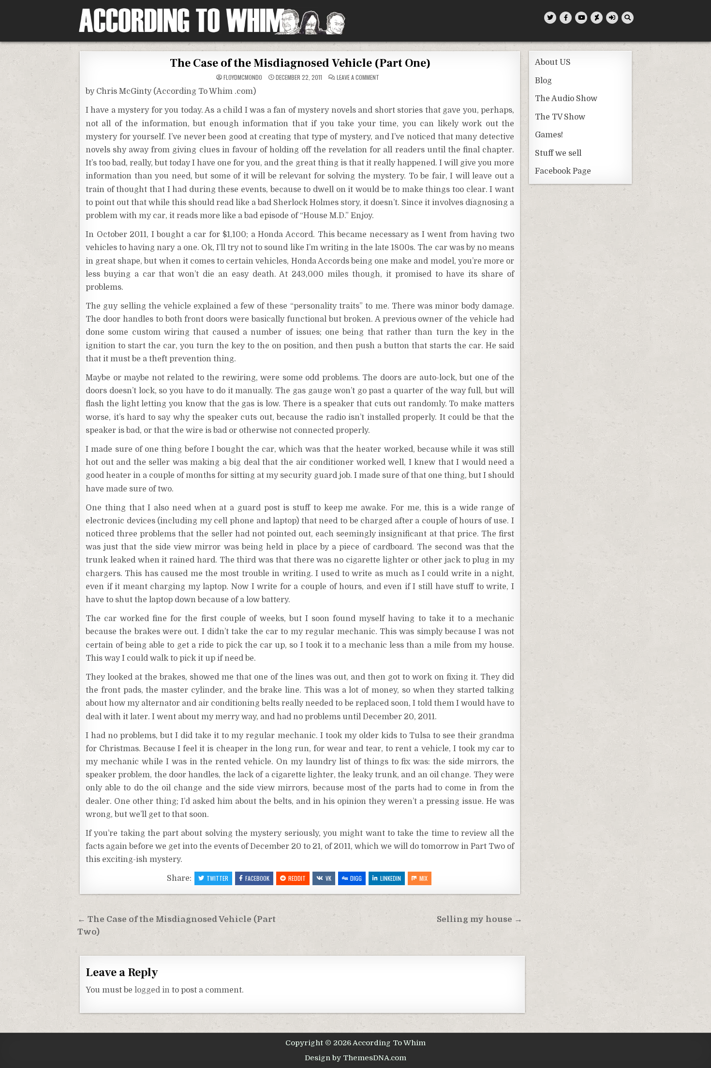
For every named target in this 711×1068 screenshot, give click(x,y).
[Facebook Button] (566, 18)
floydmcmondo (242, 77)
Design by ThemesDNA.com (355, 1057)
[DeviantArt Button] (597, 18)
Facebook (257, 878)
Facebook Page (563, 171)
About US (553, 62)
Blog (543, 80)
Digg (356, 878)
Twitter (217, 878)
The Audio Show (566, 98)
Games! (549, 135)
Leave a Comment (358, 77)
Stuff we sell (558, 153)
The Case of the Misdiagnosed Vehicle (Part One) (300, 63)
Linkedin (390, 878)
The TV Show (560, 117)
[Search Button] (628, 18)
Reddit (297, 878)
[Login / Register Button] (612, 18)
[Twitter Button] (550, 18)
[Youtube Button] (581, 18)
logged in (152, 990)
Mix (423, 878)
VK (328, 878)
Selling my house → (479, 919)
